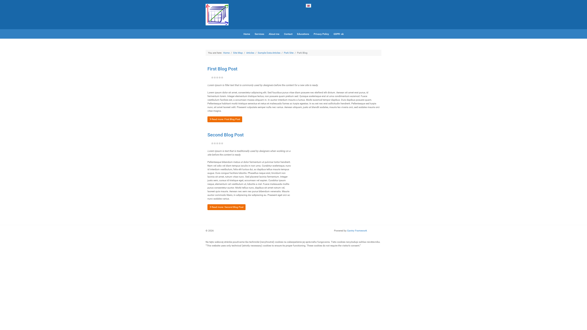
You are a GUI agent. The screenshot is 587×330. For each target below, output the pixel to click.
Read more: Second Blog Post (227, 207)
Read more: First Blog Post (225, 119)
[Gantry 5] (217, 14)
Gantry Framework (357, 230)
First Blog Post (222, 69)
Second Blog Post (225, 135)
